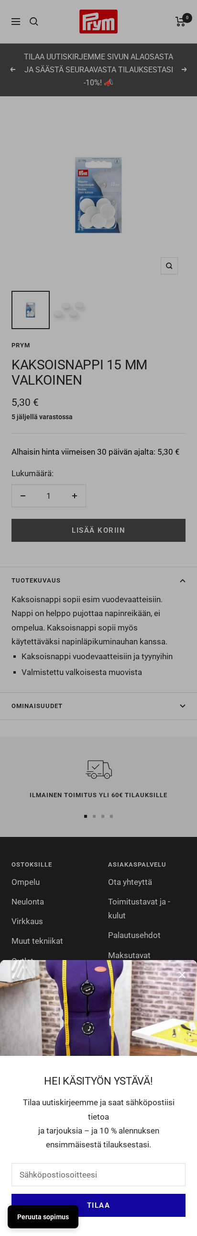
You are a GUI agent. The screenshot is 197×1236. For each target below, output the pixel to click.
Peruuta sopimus (43, 1217)
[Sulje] (182, 975)
